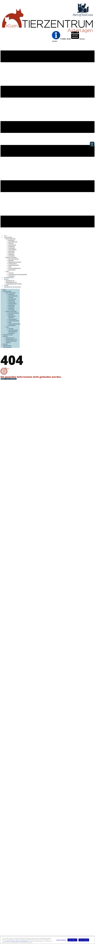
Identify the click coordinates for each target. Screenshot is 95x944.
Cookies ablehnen (72, 940)
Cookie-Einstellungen (61, 940)
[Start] (47, 37)
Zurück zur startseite (9, 379)
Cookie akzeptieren (83, 940)
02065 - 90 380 (66, 39)
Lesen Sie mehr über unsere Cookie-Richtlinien (17, 941)
